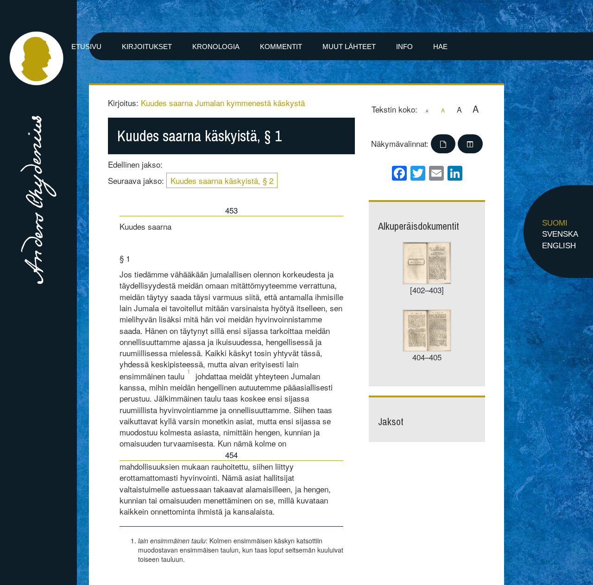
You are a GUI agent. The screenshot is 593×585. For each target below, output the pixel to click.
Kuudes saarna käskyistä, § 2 (221, 180)
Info (404, 46)
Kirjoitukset (147, 46)
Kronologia (216, 46)
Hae (440, 46)
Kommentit (281, 46)
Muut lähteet (349, 46)
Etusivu (86, 46)
